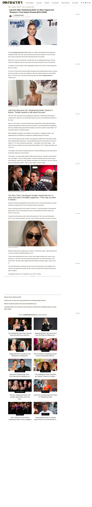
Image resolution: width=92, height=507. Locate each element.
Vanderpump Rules (30, 6)
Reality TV (19, 6)
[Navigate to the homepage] (13, 2)
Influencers (55, 2)
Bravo (23, 6)
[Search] (81, 2)
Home (9, 6)
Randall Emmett (47, 75)
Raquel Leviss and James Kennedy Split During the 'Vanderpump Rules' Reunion (25, 300)
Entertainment (30, 2)
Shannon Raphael (19, 15)
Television (39, 2)
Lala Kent (30, 65)
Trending (46, 2)
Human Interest (65, 2)
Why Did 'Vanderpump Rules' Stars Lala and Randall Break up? (20, 303)
